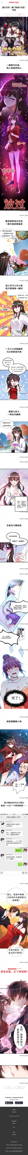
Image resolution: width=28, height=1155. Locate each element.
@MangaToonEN (14, 1125)
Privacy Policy (14, 1141)
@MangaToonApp (14, 1129)
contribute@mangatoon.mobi (14, 1117)
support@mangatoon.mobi (14, 1113)
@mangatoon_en (14, 1136)
